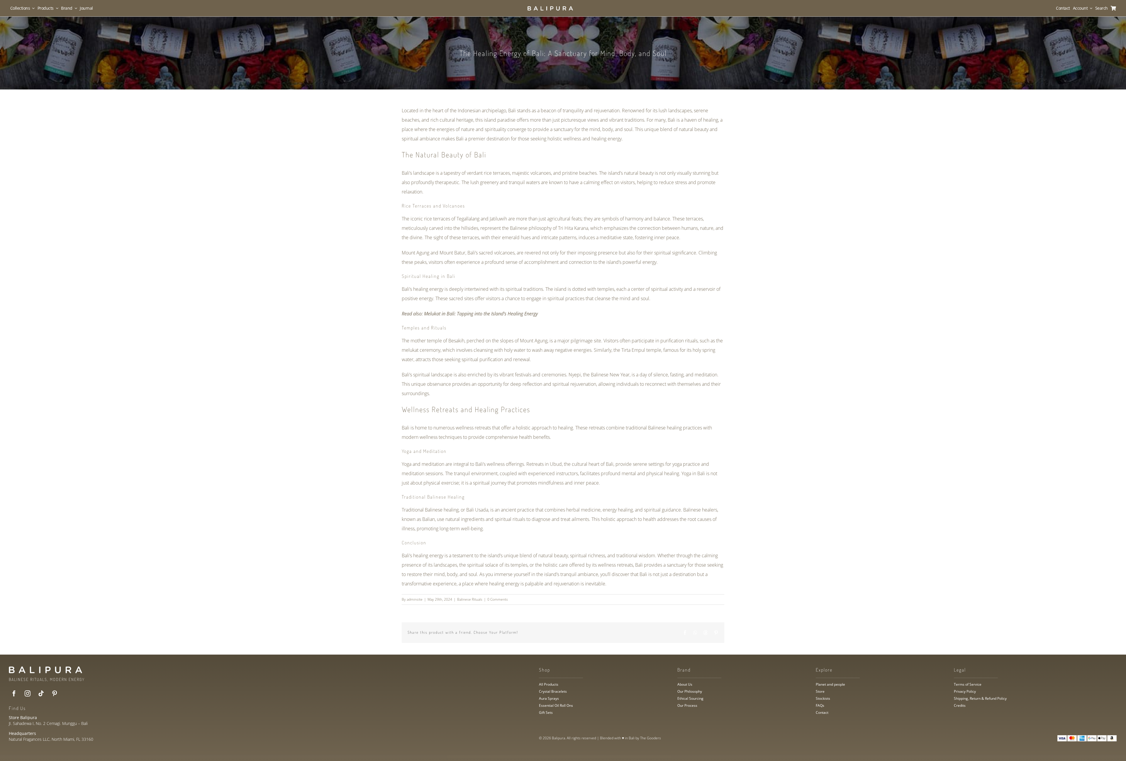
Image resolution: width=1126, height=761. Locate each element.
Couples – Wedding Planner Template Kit (527, 756)
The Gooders (650, 737)
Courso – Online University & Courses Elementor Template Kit (583, 756)
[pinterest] (54, 693)
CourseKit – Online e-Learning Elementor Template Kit (567, 756)
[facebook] (14, 693)
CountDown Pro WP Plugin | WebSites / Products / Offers (500, 756)
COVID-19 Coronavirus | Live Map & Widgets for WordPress (601, 756)
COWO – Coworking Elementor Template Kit (636, 756)
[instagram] (27, 693)
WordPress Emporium (488, 756)
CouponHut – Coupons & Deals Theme (539, 756)
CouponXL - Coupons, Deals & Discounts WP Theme (551, 756)
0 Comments (497, 599)
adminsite (415, 599)
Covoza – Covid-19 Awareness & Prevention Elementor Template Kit (619, 756)
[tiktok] (41, 693)
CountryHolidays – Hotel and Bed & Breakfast (515, 756)
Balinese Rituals (469, 599)
